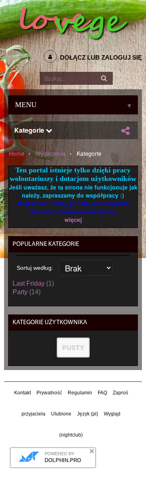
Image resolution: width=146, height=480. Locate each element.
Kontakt (22, 393)
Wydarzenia (50, 153)
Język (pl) (87, 414)
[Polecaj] (125, 131)
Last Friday (29, 283)
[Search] (104, 78)
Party (20, 291)
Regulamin (80, 393)
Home (16, 153)
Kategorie (30, 130)
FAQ (102, 393)
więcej (73, 219)
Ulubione (61, 414)
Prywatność (49, 393)
